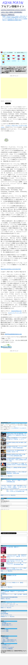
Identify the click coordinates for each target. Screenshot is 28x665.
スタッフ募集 (5, 638)
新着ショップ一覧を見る (6, 587)
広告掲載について (6, 644)
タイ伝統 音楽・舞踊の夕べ (12, 547)
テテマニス (3, 581)
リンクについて (5, 646)
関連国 (2, 499)
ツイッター (19, 312)
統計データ (4, 14)
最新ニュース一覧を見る (6, 476)
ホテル (3, 12)
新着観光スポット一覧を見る (7, 616)
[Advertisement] (14, 35)
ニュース (3, 9)
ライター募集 (5, 629)
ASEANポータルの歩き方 (8, 647)
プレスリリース (10, 9)
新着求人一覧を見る (5, 598)
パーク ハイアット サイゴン (7, 606)
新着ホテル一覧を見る (6, 607)
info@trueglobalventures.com (13, 334)
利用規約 (4, 622)
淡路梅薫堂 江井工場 (11, 575)
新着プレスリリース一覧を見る (8, 495)
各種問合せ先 (11, 14)
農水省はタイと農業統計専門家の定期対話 (16, 467)
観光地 (11, 12)
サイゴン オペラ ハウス (6, 615)
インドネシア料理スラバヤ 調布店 (14, 582)
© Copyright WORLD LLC (7, 650)
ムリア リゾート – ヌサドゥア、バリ (9, 604)
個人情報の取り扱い (6, 623)
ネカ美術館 (3, 612)
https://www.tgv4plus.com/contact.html (11, 269)
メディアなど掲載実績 (7, 648)
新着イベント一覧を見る (6, 571)
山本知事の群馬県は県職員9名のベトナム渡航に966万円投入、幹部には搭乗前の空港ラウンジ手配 (16, 460)
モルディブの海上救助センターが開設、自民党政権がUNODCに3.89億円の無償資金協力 (16, 465)
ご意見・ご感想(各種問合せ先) (9, 639)
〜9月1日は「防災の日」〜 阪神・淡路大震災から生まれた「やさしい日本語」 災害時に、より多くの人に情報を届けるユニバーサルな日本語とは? (13, 487)
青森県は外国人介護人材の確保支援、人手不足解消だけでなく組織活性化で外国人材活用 (16, 435)
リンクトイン (11, 312)
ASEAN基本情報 (18, 12)
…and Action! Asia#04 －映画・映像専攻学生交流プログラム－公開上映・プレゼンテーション (16, 556)
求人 (7, 12)
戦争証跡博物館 (4, 613)
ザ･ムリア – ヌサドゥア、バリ (8, 603)
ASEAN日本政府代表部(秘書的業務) (9, 597)
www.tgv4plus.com (16, 311)
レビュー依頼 (5, 631)
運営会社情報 (5, 637)
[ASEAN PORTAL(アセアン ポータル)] (14, 4)
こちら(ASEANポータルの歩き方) (18, 428)
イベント (17, 9)
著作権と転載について (7, 625)
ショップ (23, 9)
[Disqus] (14, 401)
